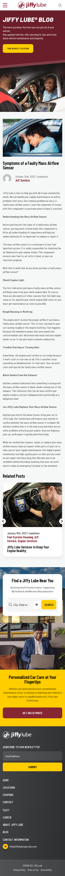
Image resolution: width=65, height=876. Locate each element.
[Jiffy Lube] (32, 4)
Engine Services (27, 541)
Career (7, 817)
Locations (9, 787)
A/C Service (23, 180)
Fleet (6, 810)
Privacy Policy (19, 869)
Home (6, 780)
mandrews (34, 533)
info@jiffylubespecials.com (23, 846)
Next (62, 521)
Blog (5, 832)
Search (48, 605)
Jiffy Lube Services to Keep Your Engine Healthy (28, 549)
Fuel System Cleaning (20, 537)
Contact (8, 802)
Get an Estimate (32, 713)
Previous (3, 521)
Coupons (8, 795)
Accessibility (46, 869)
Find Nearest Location (18, 48)
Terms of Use (33, 869)
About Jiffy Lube (13, 824)
